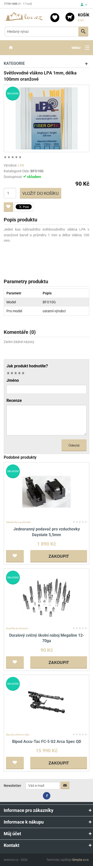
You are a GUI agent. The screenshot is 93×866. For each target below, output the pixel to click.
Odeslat (74, 445)
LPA (21, 165)
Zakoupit (59, 556)
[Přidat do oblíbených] (8, 207)
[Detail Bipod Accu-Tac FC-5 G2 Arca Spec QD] (46, 703)
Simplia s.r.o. (80, 860)
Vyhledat (83, 31)
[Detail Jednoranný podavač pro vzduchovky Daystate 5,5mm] (46, 491)
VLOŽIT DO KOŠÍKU (40, 193)
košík (83, 17)
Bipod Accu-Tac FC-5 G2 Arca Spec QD (46, 741)
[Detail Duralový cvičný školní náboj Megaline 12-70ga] (46, 597)
